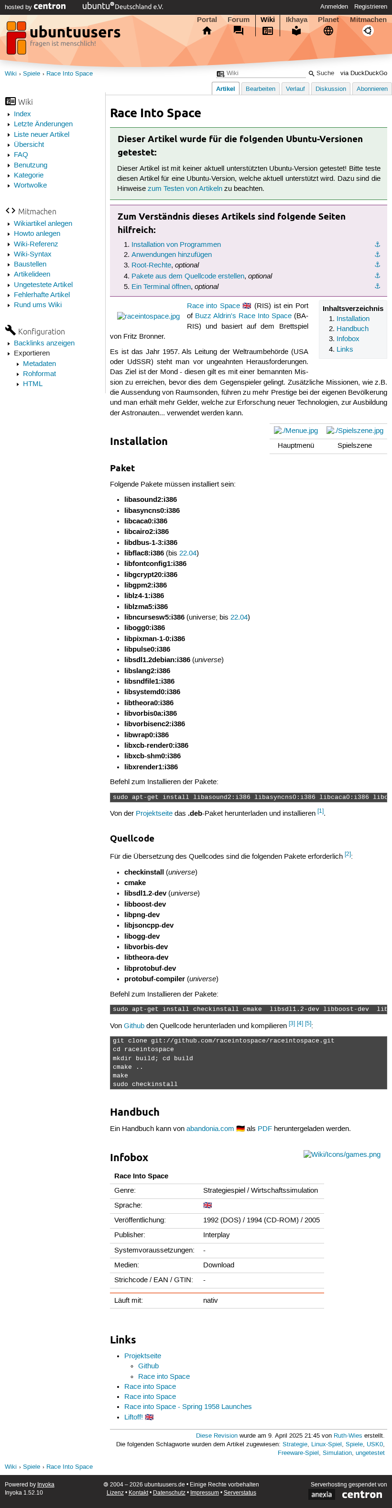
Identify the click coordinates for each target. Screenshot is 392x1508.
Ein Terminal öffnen (161, 287)
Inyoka (45, 1484)
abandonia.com (210, 1129)
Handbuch (353, 329)
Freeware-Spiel (298, 1453)
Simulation (337, 1453)
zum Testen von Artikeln (185, 189)
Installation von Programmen (176, 245)
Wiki (268, 19)
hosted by (19, 7)
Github (134, 1026)
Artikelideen (32, 274)
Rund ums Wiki (38, 305)
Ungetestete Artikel (43, 285)
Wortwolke (30, 185)
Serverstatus (240, 1493)
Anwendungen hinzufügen (171, 255)
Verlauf (295, 89)
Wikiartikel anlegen (43, 224)
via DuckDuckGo (363, 73)
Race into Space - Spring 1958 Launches (188, 1407)
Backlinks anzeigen (44, 343)
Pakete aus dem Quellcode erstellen (187, 276)
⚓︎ (377, 245)
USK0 (375, 1444)
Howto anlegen (37, 234)
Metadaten (39, 364)
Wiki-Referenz (36, 244)
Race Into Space (69, 74)
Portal (207, 19)
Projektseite (154, 813)
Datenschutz (169, 1493)
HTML (33, 384)
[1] (320, 811)
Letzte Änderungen (43, 124)
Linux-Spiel (326, 1444)
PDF (265, 1129)
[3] (292, 1023)
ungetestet (370, 1453)
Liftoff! (133, 1417)
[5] (308, 1023)
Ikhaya (296, 19)
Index (22, 114)
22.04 (187, 553)
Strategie (295, 1444)
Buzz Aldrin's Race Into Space (243, 316)
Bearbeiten (260, 89)
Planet (328, 19)
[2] (348, 854)
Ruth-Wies (348, 1436)
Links (345, 349)
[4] (300, 1023)
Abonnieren (372, 89)
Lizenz (115, 1493)
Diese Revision (217, 1436)
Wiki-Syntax (33, 254)
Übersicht (29, 145)
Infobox (348, 339)
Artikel (225, 89)
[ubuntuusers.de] (64, 40)
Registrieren (370, 7)
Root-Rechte (151, 265)
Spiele (31, 74)
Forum (239, 19)
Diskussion (331, 89)
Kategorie (29, 175)
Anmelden (334, 7)
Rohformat (39, 374)
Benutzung (30, 165)
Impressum (204, 1493)
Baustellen (30, 264)
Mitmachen (368, 19)
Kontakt (138, 1493)
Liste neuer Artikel (41, 135)
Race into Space (213, 306)
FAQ (21, 155)
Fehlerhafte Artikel (42, 295)
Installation (353, 319)
